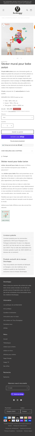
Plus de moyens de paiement (17, 141)
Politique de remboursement (20, 425)
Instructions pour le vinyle (11, 316)
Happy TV (6, 362)
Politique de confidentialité (12, 428)
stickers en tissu (8, 350)
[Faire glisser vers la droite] (21, 58)
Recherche (6, 377)
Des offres (6, 366)
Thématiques (7, 343)
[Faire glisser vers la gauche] (14, 58)
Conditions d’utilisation (25, 428)
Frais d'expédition (12, 111)
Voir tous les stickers (23, 18)
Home (3, 18)
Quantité (3, 121)
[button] (3, 10)
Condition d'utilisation (9, 312)
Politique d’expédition (9, 431)
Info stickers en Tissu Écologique (12, 320)
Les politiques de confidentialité (12, 305)
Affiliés (5, 328)
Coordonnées (19, 431)
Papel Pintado (7, 358)
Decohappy (10, 423)
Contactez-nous (7, 324)
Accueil (5, 339)
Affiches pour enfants (9, 354)
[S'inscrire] (27, 388)
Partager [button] (5, 156)
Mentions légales (28, 431)
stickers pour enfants (11, 18)
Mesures (3, 114)
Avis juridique (7, 309)
